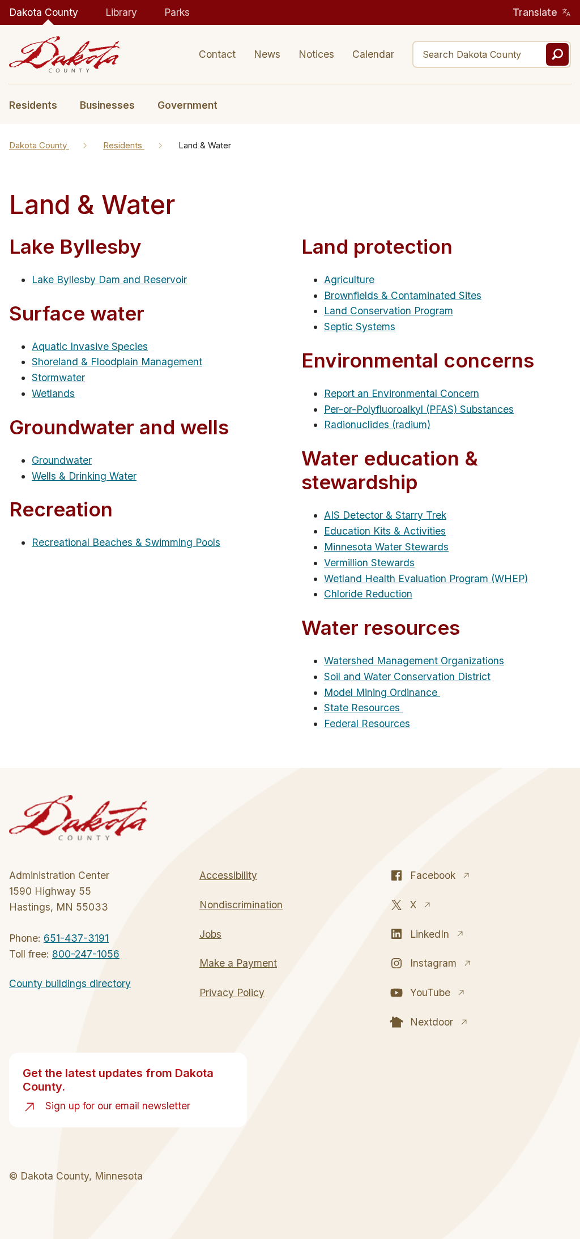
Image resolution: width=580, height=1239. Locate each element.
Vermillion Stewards (369, 563)
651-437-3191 (76, 938)
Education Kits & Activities (385, 531)
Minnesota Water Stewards (386, 547)
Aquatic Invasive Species (90, 346)
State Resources (363, 708)
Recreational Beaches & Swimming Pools (126, 542)
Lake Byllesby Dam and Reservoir (109, 279)
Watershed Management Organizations (414, 661)
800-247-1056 (86, 954)
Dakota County (43, 12)
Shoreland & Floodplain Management (117, 362)
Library (121, 12)
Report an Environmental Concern (401, 393)
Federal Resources (367, 723)
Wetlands (53, 393)
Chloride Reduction (368, 594)
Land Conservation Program (388, 311)
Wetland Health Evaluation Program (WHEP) (426, 578)
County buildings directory (70, 983)
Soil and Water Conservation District (407, 676)
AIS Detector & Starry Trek (385, 515)
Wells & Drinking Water (84, 476)
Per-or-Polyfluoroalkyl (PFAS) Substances (419, 409)
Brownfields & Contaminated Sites (402, 295)
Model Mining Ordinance (382, 692)
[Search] (557, 54)
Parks (177, 12)
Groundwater (62, 460)
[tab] (39, 104)
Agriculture (349, 279)
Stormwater (58, 377)
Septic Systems (359, 326)
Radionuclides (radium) (377, 424)
